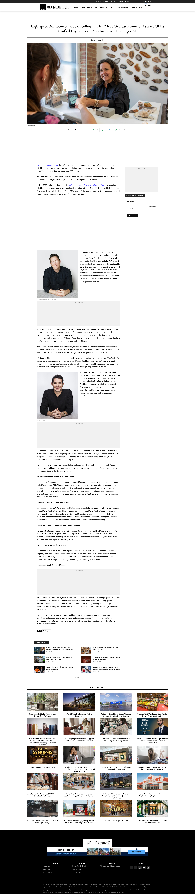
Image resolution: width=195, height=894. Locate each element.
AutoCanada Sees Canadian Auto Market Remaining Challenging (42, 821)
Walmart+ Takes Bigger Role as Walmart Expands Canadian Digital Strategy (116, 715)
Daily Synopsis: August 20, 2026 (116, 820)
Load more (78, 677)
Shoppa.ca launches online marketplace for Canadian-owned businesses (152, 768)
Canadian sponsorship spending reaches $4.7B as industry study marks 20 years (79, 821)
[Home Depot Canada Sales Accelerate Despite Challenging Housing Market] (152, 781)
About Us (46, 866)
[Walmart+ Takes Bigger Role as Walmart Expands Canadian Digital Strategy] (116, 702)
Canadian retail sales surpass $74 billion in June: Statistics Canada (42, 795)
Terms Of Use (76, 869)
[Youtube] (144, 867)
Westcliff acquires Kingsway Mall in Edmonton (79, 715)
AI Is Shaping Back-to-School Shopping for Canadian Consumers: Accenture (79, 739)
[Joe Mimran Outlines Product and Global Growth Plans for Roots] (116, 755)
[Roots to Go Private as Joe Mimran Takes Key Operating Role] (152, 808)
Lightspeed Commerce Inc (47, 165)
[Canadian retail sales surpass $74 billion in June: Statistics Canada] (42, 781)
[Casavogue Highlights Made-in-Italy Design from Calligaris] (42, 702)
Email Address (132, 209)
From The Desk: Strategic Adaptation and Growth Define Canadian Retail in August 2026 (152, 740)
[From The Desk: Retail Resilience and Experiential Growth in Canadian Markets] (39, 650)
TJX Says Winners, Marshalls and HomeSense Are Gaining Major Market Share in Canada (115, 796)
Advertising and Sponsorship (110, 866)
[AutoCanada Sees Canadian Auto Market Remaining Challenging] (42, 808)
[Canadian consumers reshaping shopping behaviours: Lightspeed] (39, 659)
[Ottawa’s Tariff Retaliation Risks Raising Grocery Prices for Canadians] (152, 702)
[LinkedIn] (141, 1)
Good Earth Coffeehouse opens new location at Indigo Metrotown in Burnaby (79, 795)
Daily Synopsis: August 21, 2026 (43, 767)
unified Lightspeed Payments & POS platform (87, 185)
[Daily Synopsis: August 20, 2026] (116, 808)
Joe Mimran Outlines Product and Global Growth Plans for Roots (115, 768)
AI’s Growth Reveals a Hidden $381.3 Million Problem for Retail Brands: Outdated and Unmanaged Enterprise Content (42, 741)
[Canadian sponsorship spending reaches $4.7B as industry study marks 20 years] (79, 808)
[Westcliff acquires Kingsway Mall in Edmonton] (79, 702)
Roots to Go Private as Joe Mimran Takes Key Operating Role (152, 821)
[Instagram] (150, 1)
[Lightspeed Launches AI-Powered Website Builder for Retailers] (86, 659)
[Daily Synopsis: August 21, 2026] (42, 755)
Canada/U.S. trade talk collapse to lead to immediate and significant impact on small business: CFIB (79, 769)
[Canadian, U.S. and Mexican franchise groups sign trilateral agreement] (116, 726)
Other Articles (48, 872)
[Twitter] (148, 1)
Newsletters (47, 869)
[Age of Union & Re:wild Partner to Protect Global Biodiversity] (39, 669)
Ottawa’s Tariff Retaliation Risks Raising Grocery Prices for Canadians (152, 715)
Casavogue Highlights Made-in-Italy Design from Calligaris (42, 715)
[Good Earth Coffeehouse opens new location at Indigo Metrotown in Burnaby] (79, 781)
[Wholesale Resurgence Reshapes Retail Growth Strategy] (86, 650)
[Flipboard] (146, 1)
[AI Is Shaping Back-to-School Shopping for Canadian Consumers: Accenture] (79, 726)
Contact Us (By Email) (79, 866)
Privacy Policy (76, 872)
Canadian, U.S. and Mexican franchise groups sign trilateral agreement (116, 739)
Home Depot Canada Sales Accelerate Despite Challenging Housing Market (152, 795)
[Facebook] (143, 1)
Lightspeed (46, 631)
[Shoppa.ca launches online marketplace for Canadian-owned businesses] (152, 755)
